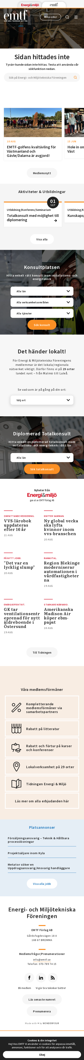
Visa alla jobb (42, 884)
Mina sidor (50, 17)
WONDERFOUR (51, 1023)
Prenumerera (42, 1011)
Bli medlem (24, 988)
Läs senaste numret (42, 999)
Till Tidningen (42, 652)
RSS (53, 978)
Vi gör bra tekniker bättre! (51, 988)
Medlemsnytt (42, 173)
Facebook (29, 978)
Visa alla (41, 239)
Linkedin (41, 978)
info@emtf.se (42, 959)
